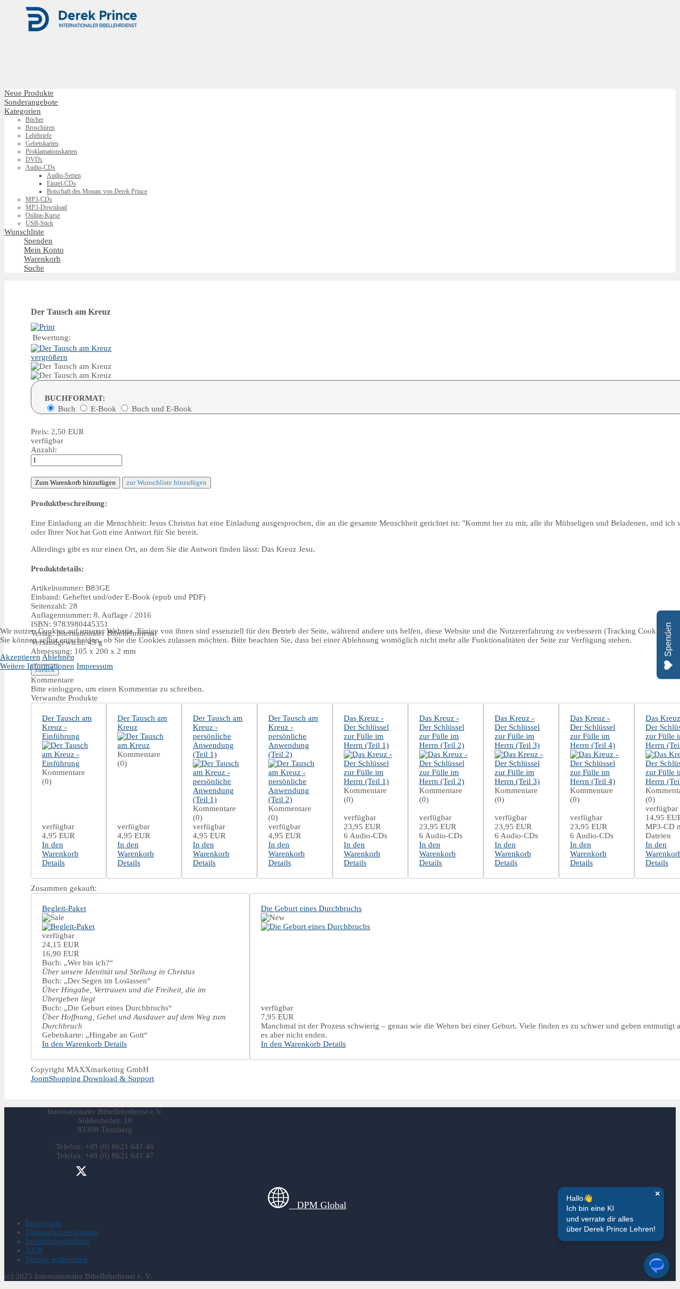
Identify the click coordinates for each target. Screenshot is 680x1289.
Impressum (94, 666)
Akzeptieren (20, 657)
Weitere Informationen (37, 666)
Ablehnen (58, 657)
